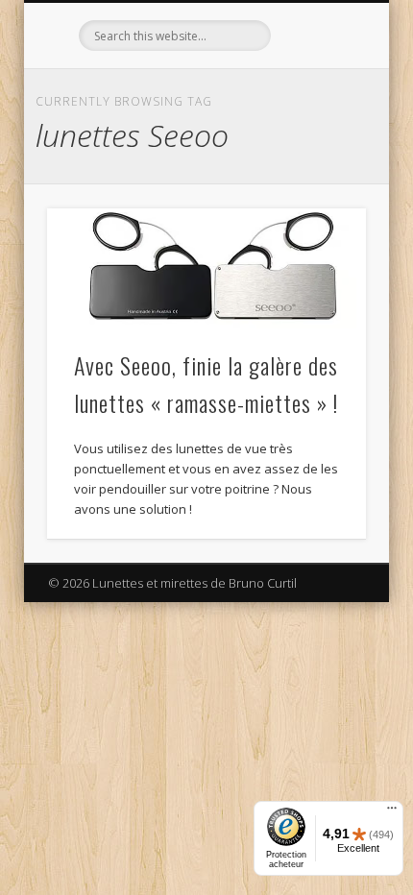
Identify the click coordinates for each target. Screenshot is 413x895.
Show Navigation (319, 172)
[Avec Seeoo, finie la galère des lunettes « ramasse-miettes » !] (206, 268)
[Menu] (391, 812)
